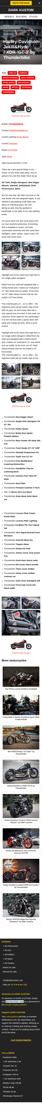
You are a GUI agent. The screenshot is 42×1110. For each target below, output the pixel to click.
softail (15, 87)
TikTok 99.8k (8, 1087)
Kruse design (23, 137)
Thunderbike (8, 92)
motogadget (23, 82)
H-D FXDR (12, 150)
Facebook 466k (10, 1057)
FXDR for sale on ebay (21, 116)
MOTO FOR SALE (21, 3)
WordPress (30, 1107)
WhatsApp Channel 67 (13, 1096)
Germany (23, 73)
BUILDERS (21, 16)
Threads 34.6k (9, 1092)
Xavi (7, 25)
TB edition (26, 87)
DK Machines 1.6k (13, 1061)
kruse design (9, 82)
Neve (9, 1107)
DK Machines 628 (12, 1079)
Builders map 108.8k (12, 1083)
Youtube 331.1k (10, 1066)
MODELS (9, 16)
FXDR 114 (12, 73)
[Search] (39, 3)
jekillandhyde (27, 78)
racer (5, 87)
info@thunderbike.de (18, 130)
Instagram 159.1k (10, 1074)
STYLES (33, 16)
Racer (9, 156)
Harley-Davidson (10, 78)
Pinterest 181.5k (10, 1070)
